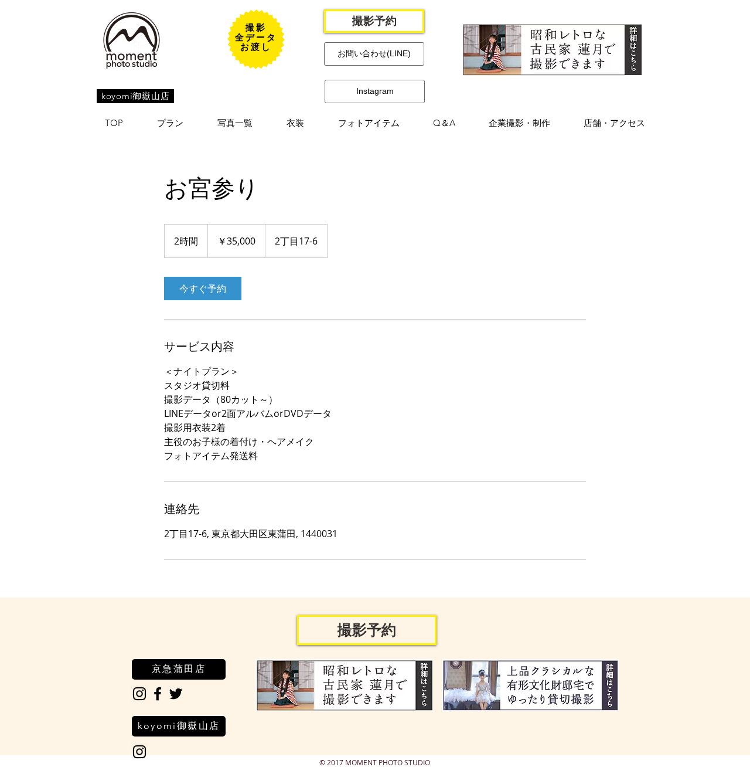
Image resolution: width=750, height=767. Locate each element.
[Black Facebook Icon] (157, 693)
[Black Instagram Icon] (139, 693)
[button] (170, 123)
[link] (202, 288)
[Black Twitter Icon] (176, 693)
